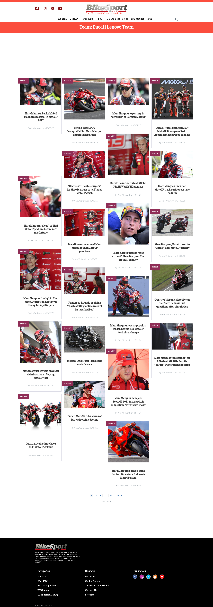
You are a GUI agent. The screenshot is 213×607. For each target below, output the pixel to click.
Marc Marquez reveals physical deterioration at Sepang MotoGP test (41, 374)
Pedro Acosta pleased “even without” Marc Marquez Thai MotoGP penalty (128, 256)
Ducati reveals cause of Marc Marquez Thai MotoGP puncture (84, 248)
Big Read (62, 19)
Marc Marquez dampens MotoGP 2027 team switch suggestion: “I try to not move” (128, 401)
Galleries (90, 577)
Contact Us (91, 590)
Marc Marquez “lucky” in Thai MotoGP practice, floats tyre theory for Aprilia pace (40, 302)
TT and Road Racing (117, 19)
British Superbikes (47, 586)
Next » (118, 495)
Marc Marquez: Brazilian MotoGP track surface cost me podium (172, 189)
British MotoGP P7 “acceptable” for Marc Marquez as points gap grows (85, 131)
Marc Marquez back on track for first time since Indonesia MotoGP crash (128, 474)
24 (111, 495)
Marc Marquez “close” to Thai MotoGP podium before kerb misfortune (41, 229)
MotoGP (74, 19)
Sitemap (89, 595)
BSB (100, 19)
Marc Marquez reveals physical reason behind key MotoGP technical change (128, 329)
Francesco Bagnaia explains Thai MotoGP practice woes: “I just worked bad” (84, 306)
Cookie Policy (92, 581)
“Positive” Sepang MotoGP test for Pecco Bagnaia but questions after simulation (172, 303)
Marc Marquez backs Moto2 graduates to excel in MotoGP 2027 (41, 117)
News (149, 19)
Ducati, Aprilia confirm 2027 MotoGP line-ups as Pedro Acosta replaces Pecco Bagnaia (172, 131)
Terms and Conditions (97, 586)
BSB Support (137, 19)
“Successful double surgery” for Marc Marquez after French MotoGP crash (84, 189)
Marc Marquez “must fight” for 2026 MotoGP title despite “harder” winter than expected (172, 361)
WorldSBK (88, 19)
